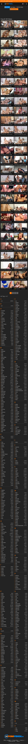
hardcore (7, 533)
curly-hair (21, 354)
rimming (7, 650)
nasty (21, 533)
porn (7, 605)
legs (21, 471)
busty (7, 428)
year (21, 728)
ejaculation (21, 407)
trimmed (21, 674)
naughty (21, 539)
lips (21, 477)
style (21, 627)
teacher (21, 651)
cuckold (21, 342)
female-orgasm (7, 454)
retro (7, 643)
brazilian (7, 415)
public (7, 620)
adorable (7, 313)
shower (7, 692)
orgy (21, 567)
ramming (7, 635)
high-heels (7, 542)
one (21, 563)
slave (7, 703)
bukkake (7, 427)
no (21, 546)
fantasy (7, 446)
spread (21, 594)
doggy (21, 383)
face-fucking (21, 430)
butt (7, 431)
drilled (21, 398)
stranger (21, 615)
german (7, 496)
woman (21, 715)
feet (7, 449)
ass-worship (7, 339)
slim (7, 706)
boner (7, 403)
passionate (21, 581)
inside (7, 572)
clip (21, 317)
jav (21, 448)
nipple (21, 545)
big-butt (7, 379)
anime (7, 327)
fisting (7, 466)
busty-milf (7, 430)
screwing (7, 674)
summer (21, 630)
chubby (21, 315)
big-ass (7, 375)
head (7, 536)
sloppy (7, 707)
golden (7, 506)
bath (7, 360)
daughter (21, 371)
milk (21, 506)
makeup (21, 494)
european (21, 411)
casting (21, 304)
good (7, 509)
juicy (21, 456)
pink (7, 599)
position (7, 609)
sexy (7, 682)
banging (7, 358)
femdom (7, 455)
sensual (7, 677)
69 (7, 305)
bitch (7, 388)
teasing (21, 653)
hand (7, 527)
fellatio (7, 451)
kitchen (21, 463)
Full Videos (12, 7)
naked (21, 531)
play (7, 600)
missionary (21, 507)
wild (21, 713)
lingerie (21, 476)
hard (7, 530)
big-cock (7, 381)
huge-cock (7, 556)
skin (7, 698)
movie (21, 522)
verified (21, 691)
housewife (7, 554)
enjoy (21, 408)
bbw (7, 363)
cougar (21, 332)
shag (7, 683)
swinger (21, 638)
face (21, 428)
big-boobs (7, 378)
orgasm (21, 566)
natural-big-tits (21, 536)
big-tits (7, 384)
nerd (21, 542)
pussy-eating (7, 624)
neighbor (21, 540)
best (7, 372)
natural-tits (21, 537)
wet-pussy (21, 708)
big (7, 373)
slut (7, 709)
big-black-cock (7, 376)
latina (21, 470)
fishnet (7, 464)
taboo (21, 644)
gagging (7, 490)
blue (7, 398)
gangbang (7, 493)
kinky (21, 460)
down (21, 392)
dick (21, 377)
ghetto (7, 497)
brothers (7, 419)
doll (21, 384)
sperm (7, 726)
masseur (21, 500)
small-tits (7, 712)
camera (7, 437)
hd (7, 535)
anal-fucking (7, 324)
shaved (7, 686)
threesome (21, 659)
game (7, 491)
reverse (7, 644)
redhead (7, 641)
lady (21, 468)
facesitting (21, 433)
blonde (7, 395)
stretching (21, 618)
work (21, 716)
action (7, 312)
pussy (7, 623)
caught (21, 307)
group (7, 515)
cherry (21, 311)
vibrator (21, 692)
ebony (21, 405)
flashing (7, 467)
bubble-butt (7, 425)
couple (21, 333)
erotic (21, 410)
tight (21, 665)
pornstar (7, 606)
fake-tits (7, 443)
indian (7, 568)
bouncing (7, 409)
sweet (21, 636)
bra (7, 413)
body (7, 400)
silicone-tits (7, 694)
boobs (7, 404)
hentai (7, 539)
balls (7, 355)
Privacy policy (15, 740)
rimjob (7, 649)
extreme (21, 420)
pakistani (21, 575)
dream (21, 395)
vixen (21, 697)
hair (7, 523)
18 (7, 301)
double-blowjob (21, 389)
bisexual (7, 387)
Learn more (10, 1)
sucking (21, 629)
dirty (21, 380)
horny (7, 550)
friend (7, 480)
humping (7, 560)
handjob (7, 529)
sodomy (7, 716)
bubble (7, 424)
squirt (21, 597)
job (21, 454)
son (7, 722)
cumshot (21, 350)
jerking (21, 451)
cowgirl (21, 335)
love (21, 485)
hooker (7, 548)
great (7, 514)
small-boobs (7, 710)
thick (21, 656)
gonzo (7, 508)
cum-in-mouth (21, 345)
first (7, 461)
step (21, 602)
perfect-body (21, 589)
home (7, 545)
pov (7, 612)
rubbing (7, 661)
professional (7, 618)
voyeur (21, 698)
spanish (7, 723)
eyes (21, 422)
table (21, 642)
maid (21, 492)
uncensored (21, 681)
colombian (21, 326)
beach (7, 366)
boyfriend (7, 412)
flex (7, 469)
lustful (21, 488)
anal (7, 322)
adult (7, 315)
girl (7, 499)
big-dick (7, 382)
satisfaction (7, 667)
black (7, 389)
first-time (7, 463)
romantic (7, 653)
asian (7, 331)
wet (21, 706)
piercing (7, 596)
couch (21, 330)
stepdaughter (21, 605)
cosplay (21, 329)
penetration (21, 584)
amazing (7, 319)
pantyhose (21, 578)
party (21, 580)
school (7, 670)
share (7, 685)
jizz (21, 453)
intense (7, 574)
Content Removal (11, 741)
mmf (21, 510)
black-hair (7, 394)
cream (21, 339)
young (21, 731)
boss (7, 407)
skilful (7, 697)
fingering (7, 460)
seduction (7, 676)
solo (7, 721)
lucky (21, 486)
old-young (21, 562)
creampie (21, 341)
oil (21, 559)
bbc (7, 361)
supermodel (21, 633)
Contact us (22, 740)
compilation (21, 327)
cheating (21, 310)
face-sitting (21, 431)
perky (7, 593)
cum (21, 344)
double (21, 387)
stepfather (21, 606)
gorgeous (7, 511)
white (21, 709)
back (7, 352)
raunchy (7, 637)
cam (7, 436)
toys (21, 672)
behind (7, 370)
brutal (7, 422)
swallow (21, 635)
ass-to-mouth (7, 337)
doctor (21, 381)
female (7, 452)
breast (7, 416)
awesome (7, 345)
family (7, 445)
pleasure (7, 602)
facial (21, 434)
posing (7, 608)
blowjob (7, 397)
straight (21, 614)
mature (21, 503)
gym (7, 518)
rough (7, 656)
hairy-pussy (7, 526)
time (21, 666)
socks (7, 715)
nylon (21, 551)
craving (21, 336)
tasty (21, 648)
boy (7, 410)
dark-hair (21, 369)
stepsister (21, 609)
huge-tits (7, 557)
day (21, 372)
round (7, 658)
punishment (7, 621)
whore (21, 710)
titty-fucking (21, 669)
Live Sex (7, 7)
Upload (18, 741)
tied (21, 663)
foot (7, 470)
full (7, 483)
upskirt (21, 684)
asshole (7, 340)
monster (21, 516)
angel (7, 325)
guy (7, 516)
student (21, 624)
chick (21, 313)
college (21, 324)
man (21, 497)
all (7, 316)
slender (7, 704)
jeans (21, 450)
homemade (7, 547)
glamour (7, 502)
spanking (7, 725)
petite (7, 594)
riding (7, 647)
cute (21, 357)
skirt (7, 701)
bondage (7, 401)
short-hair (7, 688)
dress (21, 396)
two (21, 677)
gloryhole (7, 505)
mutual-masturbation (21, 525)
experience (21, 419)
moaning (21, 512)
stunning (21, 626)
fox (7, 477)
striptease (21, 620)
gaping (7, 494)
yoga (21, 729)
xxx (21, 723)
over (21, 570)
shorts (7, 689)
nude (21, 548)
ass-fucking (7, 334)
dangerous (21, 366)
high (7, 541)
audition (7, 343)
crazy (21, 338)
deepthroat (21, 375)
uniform (21, 683)
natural (21, 534)
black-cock (7, 391)
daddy (21, 365)
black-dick (7, 392)
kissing (21, 462)
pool (7, 603)
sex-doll (7, 680)
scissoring (7, 673)
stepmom (21, 608)
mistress (21, 509)
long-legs (21, 483)
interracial (7, 575)
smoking (7, 713)
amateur (7, 318)
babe (7, 349)
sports (21, 593)
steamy (21, 600)
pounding (7, 611)
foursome (7, 476)
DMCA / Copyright (7, 740)
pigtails (7, 597)
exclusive (21, 416)
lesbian (21, 473)
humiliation (7, 558)
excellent (21, 413)
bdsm (7, 364)
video (21, 694)
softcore (7, 719)
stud (21, 623)
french (7, 479)
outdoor (21, 569)
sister (7, 695)
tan (21, 647)
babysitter (7, 351)
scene (7, 668)
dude (21, 399)
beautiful (7, 367)
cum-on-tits (21, 347)
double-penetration (21, 390)
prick (7, 615)
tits (21, 668)
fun (7, 485)
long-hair (21, 482)
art (7, 330)
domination (21, 386)
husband (7, 561)
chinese (21, 314)
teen (21, 654)
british (7, 418)
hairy (7, 524)
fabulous (21, 427)
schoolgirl (7, 671)
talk (21, 645)
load (21, 479)
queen (7, 631)
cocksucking (21, 321)
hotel (7, 553)
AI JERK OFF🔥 (14, 9)
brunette (7, 421)
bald (7, 354)
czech (21, 359)
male (21, 495)
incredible (7, 566)
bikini (7, 385)
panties (21, 577)
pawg (21, 583)
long (21, 480)
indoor (7, 569)
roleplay (7, 652)
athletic (7, 342)
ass (7, 333)
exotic (21, 417)
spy (21, 596)
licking (21, 474)
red (7, 640)
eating (21, 404)
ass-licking (7, 336)
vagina (21, 689)
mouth (21, 521)
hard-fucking (7, 532)
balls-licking (7, 357)
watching (21, 703)
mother (21, 519)
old (21, 560)
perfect (21, 587)
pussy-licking (7, 626)
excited (21, 414)
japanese (21, 447)
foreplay (7, 474)
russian (7, 662)
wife (21, 712)
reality (7, 638)
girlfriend (7, 500)
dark (21, 368)
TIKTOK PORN (19, 7)
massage (21, 498)
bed (7, 369)
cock (21, 320)
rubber (7, 659)
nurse (21, 549)
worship (21, 718)
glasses (7, 503)
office (21, 557)
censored (21, 308)
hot (7, 551)
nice (21, 543)
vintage (21, 695)
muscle (21, 524)
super (21, 632)
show (7, 691)
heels (7, 538)
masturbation (21, 501)
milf (21, 504)
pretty (7, 614)
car (21, 301)
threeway (21, 660)
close (21, 318)
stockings (21, 612)
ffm (7, 458)
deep (21, 374)
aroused (7, 328)
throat (21, 662)
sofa (7, 718)
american (7, 321)
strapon (21, 617)
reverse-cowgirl (7, 646)
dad (21, 363)
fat (7, 448)
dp (21, 393)
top (21, 671)
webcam (21, 705)
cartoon (21, 302)
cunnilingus (21, 351)
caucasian (21, 305)
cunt (21, 353)
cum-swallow (21, 348)
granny (7, 512)
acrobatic (7, 310)
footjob (7, 473)
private (7, 617)
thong (21, 657)
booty (7, 406)
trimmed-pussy (21, 675)
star (21, 599)
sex (7, 679)
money (21, 515)
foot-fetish (7, 471)
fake (7, 442)
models (21, 513)
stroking (21, 621)
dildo (21, 378)
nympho (21, 552)
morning (21, 518)
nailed (21, 530)
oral (21, 564)
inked (7, 571)
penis (21, 586)
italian (21, 442)
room (7, 655)
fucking (7, 482)
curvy (21, 356)
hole (7, 544)
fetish (7, 457)
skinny (7, 700)
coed (21, 323)
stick (21, 611)
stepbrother (21, 603)
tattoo (21, 650)
